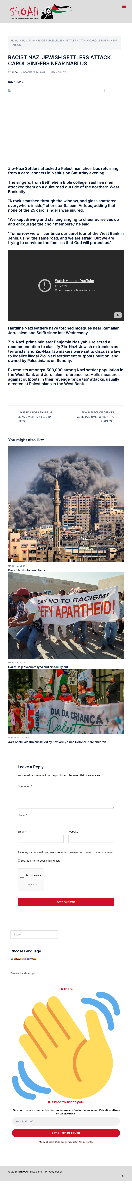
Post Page (28, 40)
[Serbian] (31, 959)
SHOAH (15, 72)
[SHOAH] (40, 11)
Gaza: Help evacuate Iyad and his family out (38, 667)
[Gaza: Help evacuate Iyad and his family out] (66, 615)
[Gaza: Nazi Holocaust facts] (66, 504)
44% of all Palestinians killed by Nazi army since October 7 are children (57, 742)
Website (73, 831)
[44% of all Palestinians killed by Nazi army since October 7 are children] (66, 701)
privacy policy (71, 1142)
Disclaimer (36, 1171)
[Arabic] (11, 959)
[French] (24, 959)
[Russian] (28, 959)
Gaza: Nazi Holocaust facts (26, 570)
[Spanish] (34, 959)
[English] (21, 959)
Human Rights (57, 72)
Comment (25, 786)
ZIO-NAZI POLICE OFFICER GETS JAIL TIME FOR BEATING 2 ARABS (95, 417)
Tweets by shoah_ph (22, 973)
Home (14, 40)
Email (22, 831)
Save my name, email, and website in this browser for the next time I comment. (66, 852)
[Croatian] (18, 959)
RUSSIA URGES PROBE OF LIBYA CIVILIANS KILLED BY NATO (35, 417)
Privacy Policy (53, 1171)
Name (22, 815)
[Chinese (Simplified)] (15, 959)
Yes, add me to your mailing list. (40, 860)
